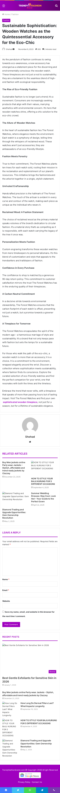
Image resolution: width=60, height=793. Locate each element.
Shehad (9, 49)
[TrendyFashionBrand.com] (30, 5)
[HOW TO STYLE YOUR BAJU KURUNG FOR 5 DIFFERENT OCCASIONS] (44, 468)
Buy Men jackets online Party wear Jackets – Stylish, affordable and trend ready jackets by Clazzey (13, 467)
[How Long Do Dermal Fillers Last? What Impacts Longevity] (10, 709)
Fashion (15, 14)
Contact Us (37, 782)
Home (7, 14)
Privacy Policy (24, 782)
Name (5, 579)
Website (6, 601)
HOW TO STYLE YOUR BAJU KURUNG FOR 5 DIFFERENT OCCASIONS (43, 481)
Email (5, 590)
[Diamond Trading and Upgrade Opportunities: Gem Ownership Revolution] (15, 499)
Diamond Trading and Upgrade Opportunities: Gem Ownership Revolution (36, 743)
